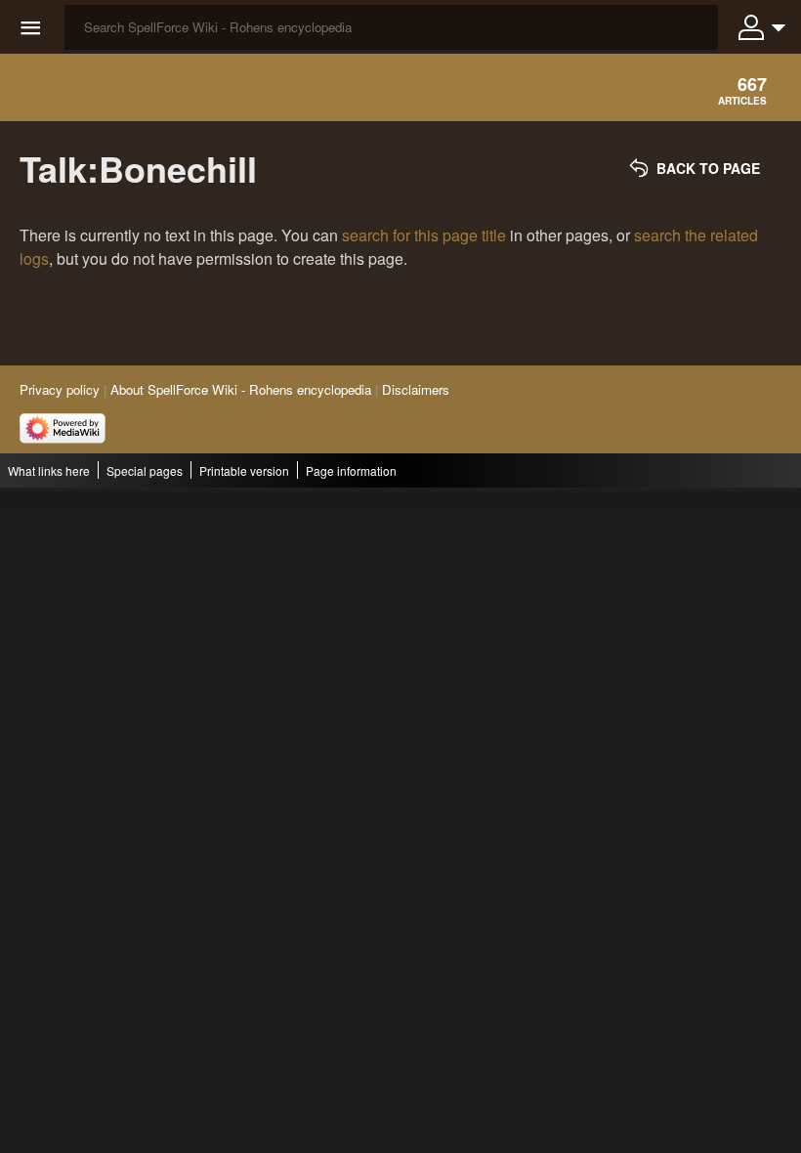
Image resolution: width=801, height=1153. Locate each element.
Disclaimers (415, 389)
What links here (49, 470)
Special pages (144, 470)
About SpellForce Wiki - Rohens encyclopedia (240, 389)
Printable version (244, 470)
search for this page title (424, 235)
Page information (351, 470)
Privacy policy (60, 389)
